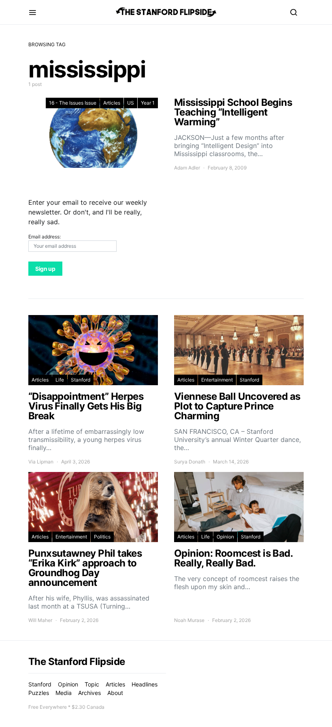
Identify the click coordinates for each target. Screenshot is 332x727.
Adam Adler (187, 168)
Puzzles (38, 692)
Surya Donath (189, 462)
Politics (102, 537)
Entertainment (217, 380)
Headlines (144, 684)
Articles (111, 103)
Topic (92, 684)
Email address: (44, 237)
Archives (89, 692)
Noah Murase (189, 620)
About (115, 692)
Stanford (80, 380)
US (130, 103)
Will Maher (40, 620)
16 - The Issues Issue (72, 103)
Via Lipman (40, 462)
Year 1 (148, 103)
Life (59, 380)
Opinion (225, 537)
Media (63, 692)
